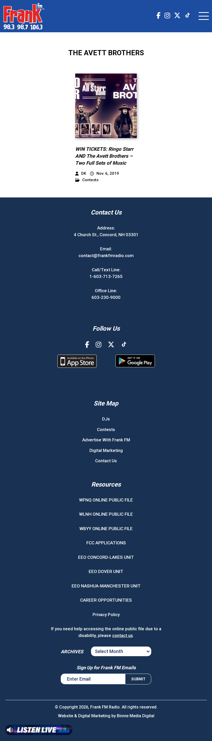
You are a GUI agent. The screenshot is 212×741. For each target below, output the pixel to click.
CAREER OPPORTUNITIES (106, 600)
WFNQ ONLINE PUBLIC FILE (106, 500)
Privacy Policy (106, 614)
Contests (90, 180)
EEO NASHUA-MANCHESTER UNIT (106, 585)
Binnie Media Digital (135, 715)
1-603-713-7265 (106, 276)
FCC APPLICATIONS (106, 542)
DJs (106, 418)
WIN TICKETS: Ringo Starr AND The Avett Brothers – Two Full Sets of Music (104, 156)
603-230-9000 (106, 297)
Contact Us (106, 460)
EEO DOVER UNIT (106, 571)
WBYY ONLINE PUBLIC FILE (106, 528)
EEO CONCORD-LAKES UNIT (106, 557)
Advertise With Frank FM (106, 439)
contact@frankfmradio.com (106, 255)
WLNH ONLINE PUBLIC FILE (106, 514)
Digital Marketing (106, 450)
